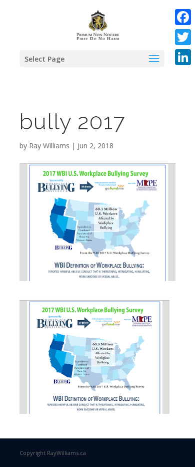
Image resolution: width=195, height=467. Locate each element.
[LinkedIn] (183, 57)
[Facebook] (183, 17)
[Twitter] (183, 37)
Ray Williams (49, 145)
